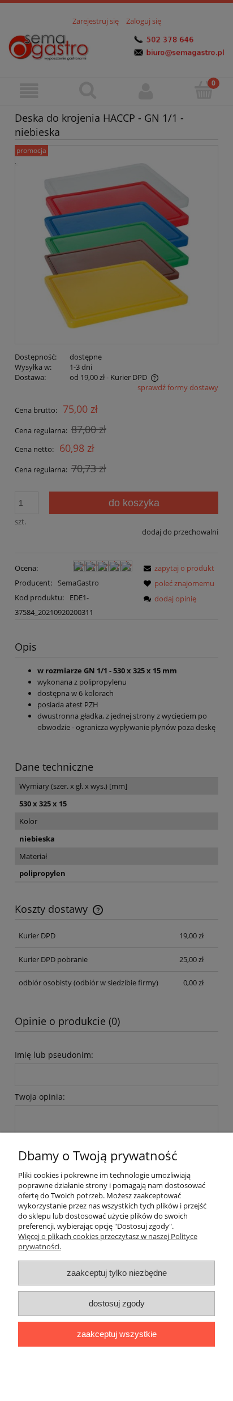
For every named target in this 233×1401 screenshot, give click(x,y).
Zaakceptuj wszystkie (117, 1334)
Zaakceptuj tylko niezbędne (117, 1273)
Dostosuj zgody (117, 1303)
